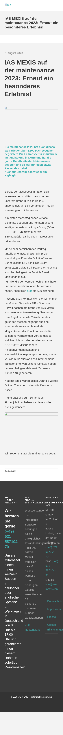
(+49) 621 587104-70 (51, 552)
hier (29, 290)
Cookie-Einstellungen (52, 627)
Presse (51, 616)
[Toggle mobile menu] (57, 4)
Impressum (52, 609)
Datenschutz (52, 601)
